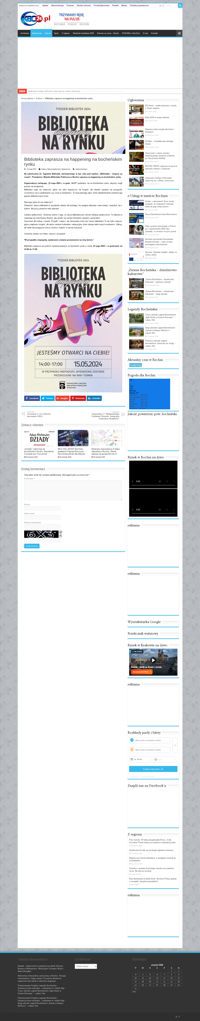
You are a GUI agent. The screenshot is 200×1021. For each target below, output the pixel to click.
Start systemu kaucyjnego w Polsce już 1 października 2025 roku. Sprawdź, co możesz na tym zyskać (160, 229)
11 (143, 978)
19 (150, 982)
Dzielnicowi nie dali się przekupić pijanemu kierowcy (151, 850)
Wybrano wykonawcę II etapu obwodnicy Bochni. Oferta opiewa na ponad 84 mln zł (106, 451)
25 (143, 985)
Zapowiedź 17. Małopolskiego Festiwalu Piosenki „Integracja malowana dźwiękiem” (105, 415)
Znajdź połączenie (151, 769)
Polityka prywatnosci (139, 5)
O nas (145, 33)
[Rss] (160, 5)
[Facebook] (163, 5)
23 (179, 982)
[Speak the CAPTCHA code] (60, 535)
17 (136, 982)
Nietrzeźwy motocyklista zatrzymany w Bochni (37, 976)
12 (150, 978)
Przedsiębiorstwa (101, 5)
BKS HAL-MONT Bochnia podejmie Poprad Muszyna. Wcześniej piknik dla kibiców (71, 451)
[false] (175, 745)
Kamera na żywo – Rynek (108, 33)
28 (164, 985)
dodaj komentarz (81, 169)
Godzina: (135, 365)
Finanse (70, 5)
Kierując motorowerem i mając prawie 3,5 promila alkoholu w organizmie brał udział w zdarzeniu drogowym (42, 978)
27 (157, 985)
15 (171, 978)
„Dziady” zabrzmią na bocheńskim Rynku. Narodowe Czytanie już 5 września (39, 451)
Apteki (45, 5)
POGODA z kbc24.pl (131, 33)
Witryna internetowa (32, 522)
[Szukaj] (180, 5)
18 (143, 982)
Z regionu (66, 33)
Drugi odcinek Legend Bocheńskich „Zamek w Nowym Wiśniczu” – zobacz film (160, 330)
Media (124, 5)
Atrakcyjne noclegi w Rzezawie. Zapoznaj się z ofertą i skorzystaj (54, 91)
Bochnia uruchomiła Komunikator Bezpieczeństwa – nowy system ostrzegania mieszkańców (159, 242)
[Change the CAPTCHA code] (60, 532)
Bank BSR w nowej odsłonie (157, 117)
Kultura (48, 33)
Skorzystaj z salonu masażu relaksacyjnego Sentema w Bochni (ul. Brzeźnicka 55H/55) (160, 155)
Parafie (115, 5)
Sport (56, 33)
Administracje (57, 5)
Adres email (29, 513)
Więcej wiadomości (54, 169)
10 (136, 978)
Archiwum (25, 33)
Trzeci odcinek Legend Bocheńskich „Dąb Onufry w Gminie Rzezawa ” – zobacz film (160, 317)
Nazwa (27, 504)
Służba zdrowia (84, 5)
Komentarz (29, 478)
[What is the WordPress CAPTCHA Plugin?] (41, 534)
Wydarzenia (37, 33)
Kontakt (154, 33)
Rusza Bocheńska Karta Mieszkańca (161, 214)
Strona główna (27, 98)
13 (157, 978)
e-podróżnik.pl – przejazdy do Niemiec (142, 777)
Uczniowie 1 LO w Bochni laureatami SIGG (39, 414)
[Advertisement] (100, 66)
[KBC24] (55, 18)
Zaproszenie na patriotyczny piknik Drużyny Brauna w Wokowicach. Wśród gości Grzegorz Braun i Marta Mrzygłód (41, 968)
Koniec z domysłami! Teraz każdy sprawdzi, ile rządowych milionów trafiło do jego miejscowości (159, 204)
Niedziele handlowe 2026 (83, 33)
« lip (133, 991)
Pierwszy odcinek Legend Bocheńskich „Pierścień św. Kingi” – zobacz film (160, 343)
